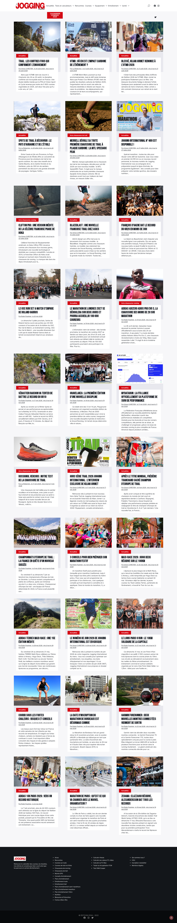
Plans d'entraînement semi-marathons (67, 887)
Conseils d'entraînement (63, 876)
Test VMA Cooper (99, 868)
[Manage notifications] (171, 918)
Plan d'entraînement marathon (65, 889)
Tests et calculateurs (63, 6)
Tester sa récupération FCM (102, 865)
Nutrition (58, 895)
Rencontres (79, 6)
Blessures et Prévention (63, 897)
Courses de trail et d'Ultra (63, 865)
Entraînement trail (61, 884)
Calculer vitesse (98, 857)
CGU (133, 860)
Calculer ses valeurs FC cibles (103, 860)
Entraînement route (61, 881)
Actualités (50, 6)
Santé (124, 6)
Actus (57, 857)
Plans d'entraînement (62, 879)
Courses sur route (61, 863)
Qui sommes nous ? (138, 857)
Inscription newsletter (139, 863)
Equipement (100, 6)
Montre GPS (59, 873)
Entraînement (113, 6)
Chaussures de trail (61, 871)
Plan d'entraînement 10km (63, 892)
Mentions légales (137, 865)
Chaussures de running (62, 868)
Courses (88, 6)
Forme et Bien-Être (61, 900)
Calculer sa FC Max (99, 863)
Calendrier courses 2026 (55, 15)
